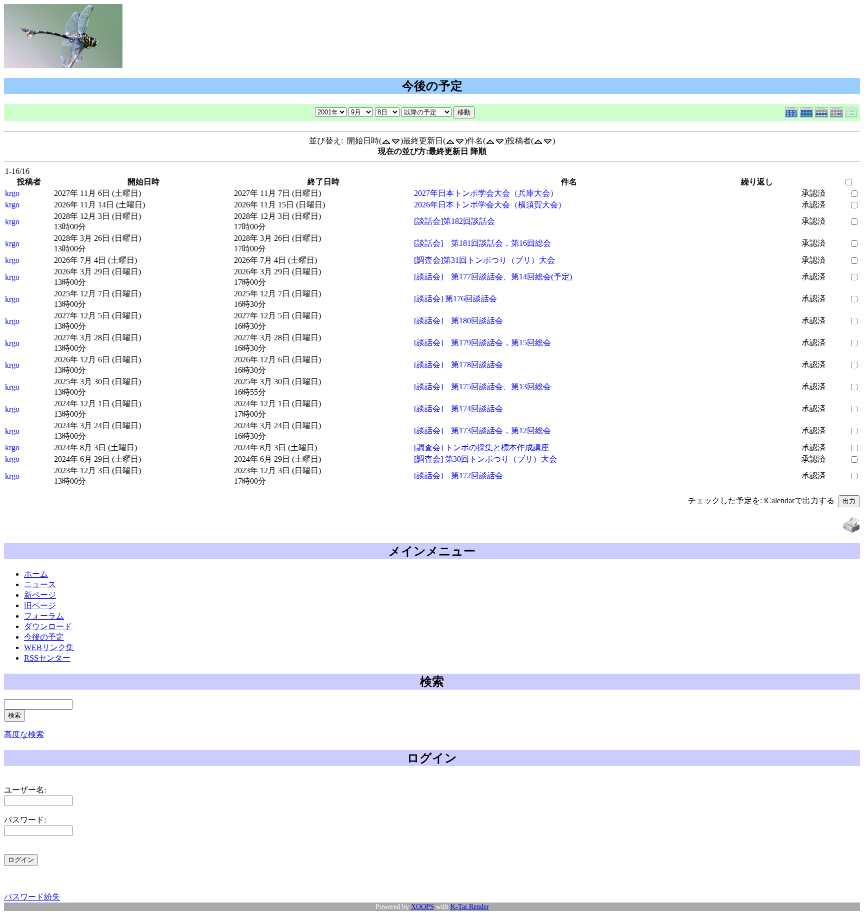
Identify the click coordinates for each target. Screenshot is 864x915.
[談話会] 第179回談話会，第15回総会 (482, 342)
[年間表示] (792, 110)
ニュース (40, 584)
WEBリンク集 (49, 647)
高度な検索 (24, 734)
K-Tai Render (469, 907)
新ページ (40, 595)
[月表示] (807, 110)
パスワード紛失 (32, 897)
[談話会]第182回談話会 (454, 221)
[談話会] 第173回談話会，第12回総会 (482, 430)
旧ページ (40, 605)
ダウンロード (48, 626)
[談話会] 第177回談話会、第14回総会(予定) (493, 276)
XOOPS (422, 907)
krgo (12, 193)
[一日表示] (837, 110)
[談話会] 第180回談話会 (458, 320)
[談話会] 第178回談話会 (458, 364)
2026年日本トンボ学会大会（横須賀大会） (490, 204)
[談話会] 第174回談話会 (458, 408)
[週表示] (822, 110)
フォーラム (44, 616)
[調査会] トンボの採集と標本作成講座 (481, 447)
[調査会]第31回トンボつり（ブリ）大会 (484, 260)
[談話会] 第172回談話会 (458, 475)
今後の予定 (44, 637)
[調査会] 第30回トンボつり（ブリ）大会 (485, 459)
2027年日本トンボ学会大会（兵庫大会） (486, 193)
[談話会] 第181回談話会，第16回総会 (482, 243)
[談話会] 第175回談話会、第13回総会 (482, 386)
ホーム (36, 574)
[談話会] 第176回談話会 (455, 298)
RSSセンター (47, 658)
